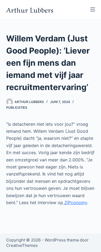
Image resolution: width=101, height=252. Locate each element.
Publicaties (16, 107)
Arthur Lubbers (29, 9)
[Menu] (92, 9)
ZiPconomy (75, 202)
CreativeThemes (22, 245)
